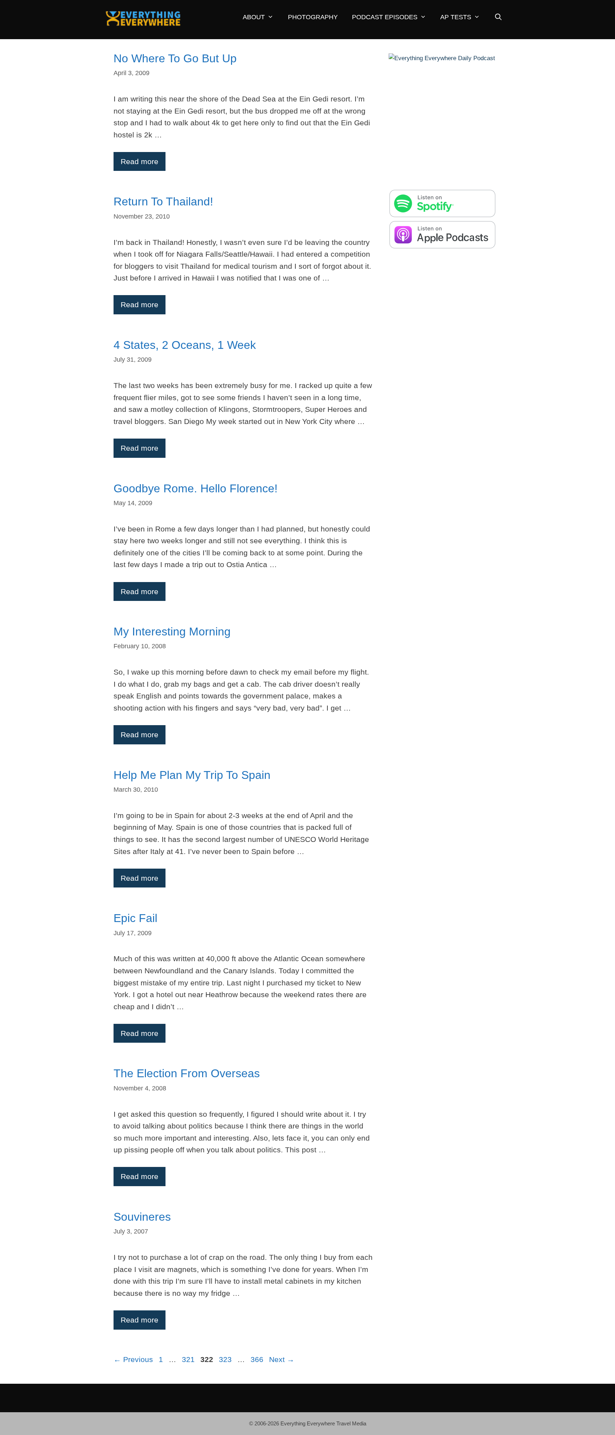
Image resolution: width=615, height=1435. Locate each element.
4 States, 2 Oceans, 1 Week (185, 345)
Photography (313, 17)
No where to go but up (175, 58)
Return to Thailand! (163, 201)
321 (189, 1359)
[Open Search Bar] (498, 17)
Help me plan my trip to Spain (192, 775)
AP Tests (455, 17)
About (254, 17)
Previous (133, 1359)
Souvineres (142, 1216)
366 (257, 1359)
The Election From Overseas (187, 1073)
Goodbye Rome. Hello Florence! (196, 488)
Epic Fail (135, 918)
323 (226, 1359)
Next (281, 1359)
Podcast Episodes (384, 17)
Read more (139, 161)
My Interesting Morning (172, 631)
